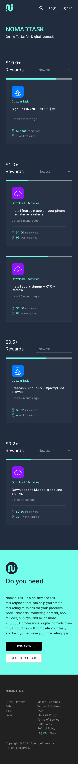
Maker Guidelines (48, 702)
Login (52, 8)
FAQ (40, 710)
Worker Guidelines (49, 706)
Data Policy (44, 724)
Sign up (67, 8)
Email (9, 715)
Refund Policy (46, 728)
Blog (8, 710)
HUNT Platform (15, 702)
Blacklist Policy (47, 715)
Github (10, 706)
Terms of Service (48, 719)
